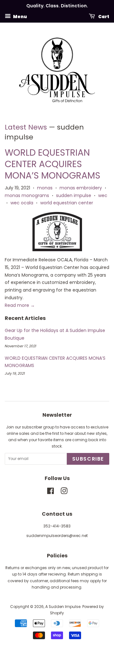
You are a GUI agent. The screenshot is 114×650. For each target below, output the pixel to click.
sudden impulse (73, 195)
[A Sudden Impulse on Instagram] (63, 492)
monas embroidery (81, 188)
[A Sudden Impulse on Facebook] (50, 492)
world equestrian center (66, 203)
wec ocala (21, 203)
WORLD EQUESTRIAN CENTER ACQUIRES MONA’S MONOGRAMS (52, 164)
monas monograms (27, 195)
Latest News (26, 127)
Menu (19, 16)
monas (45, 188)
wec (102, 195)
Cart (103, 16)
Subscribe (88, 459)
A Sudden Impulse (62, 606)
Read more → (20, 305)
